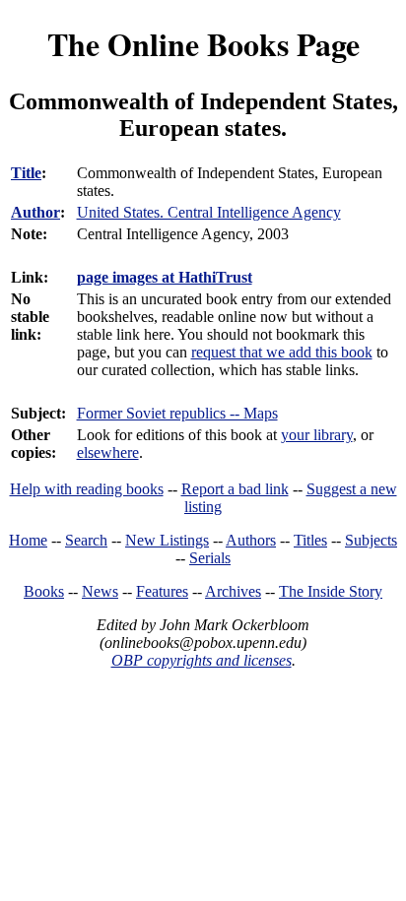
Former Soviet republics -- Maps (177, 413)
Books (44, 591)
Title (26, 172)
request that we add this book (281, 352)
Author (35, 212)
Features (162, 591)
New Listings (167, 540)
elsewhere (108, 452)
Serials (210, 557)
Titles (310, 540)
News (100, 591)
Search (86, 540)
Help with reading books (87, 489)
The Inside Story (330, 591)
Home (28, 540)
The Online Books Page (203, 44)
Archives (233, 591)
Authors (251, 540)
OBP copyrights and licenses (201, 660)
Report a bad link (235, 489)
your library (317, 434)
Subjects (371, 540)
